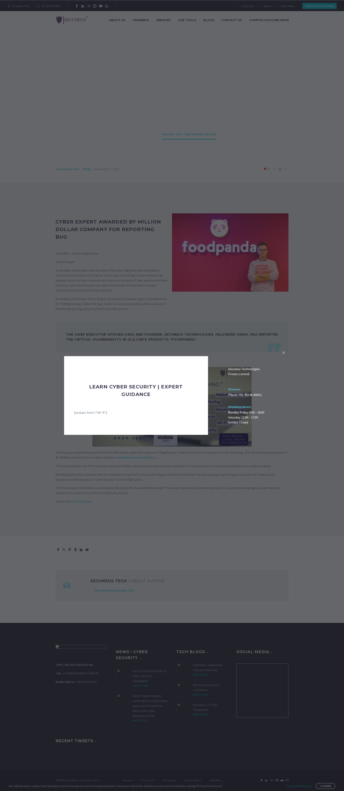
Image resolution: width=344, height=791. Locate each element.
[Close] (283, 352)
